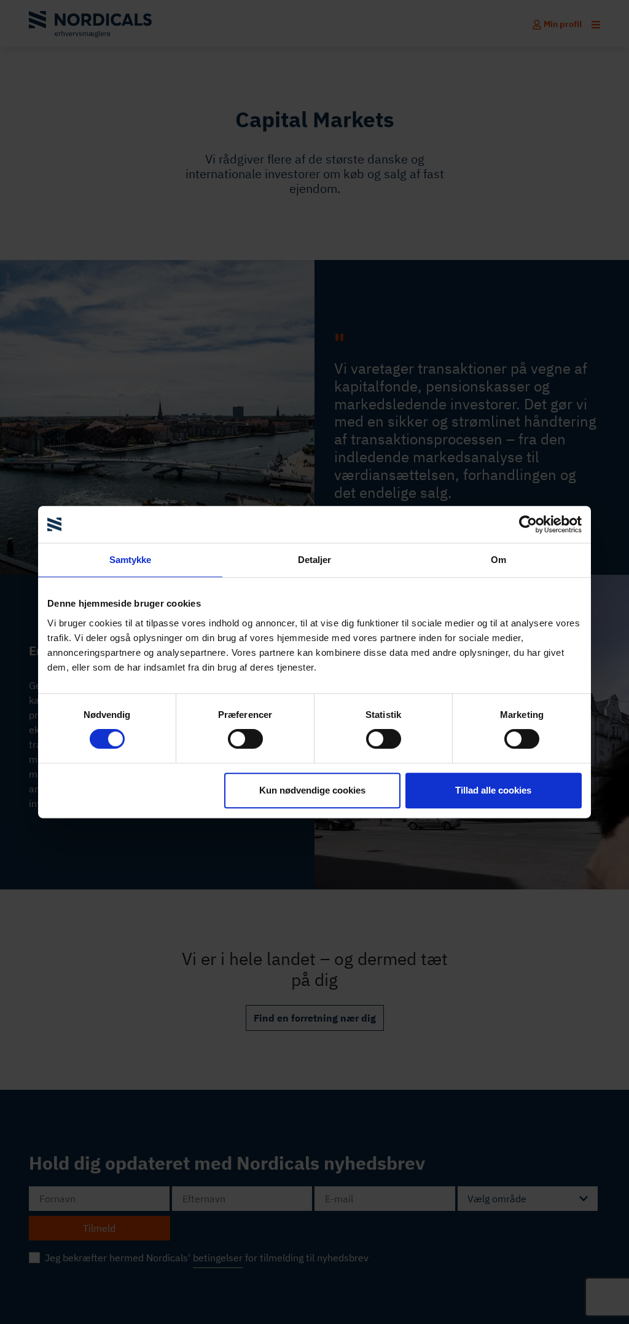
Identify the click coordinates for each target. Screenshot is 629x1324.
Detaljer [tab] (315, 559)
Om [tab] (498, 559)
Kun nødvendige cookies (312, 790)
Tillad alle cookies (493, 790)
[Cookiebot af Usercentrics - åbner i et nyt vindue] (528, 524)
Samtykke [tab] (130, 559)
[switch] (245, 739)
